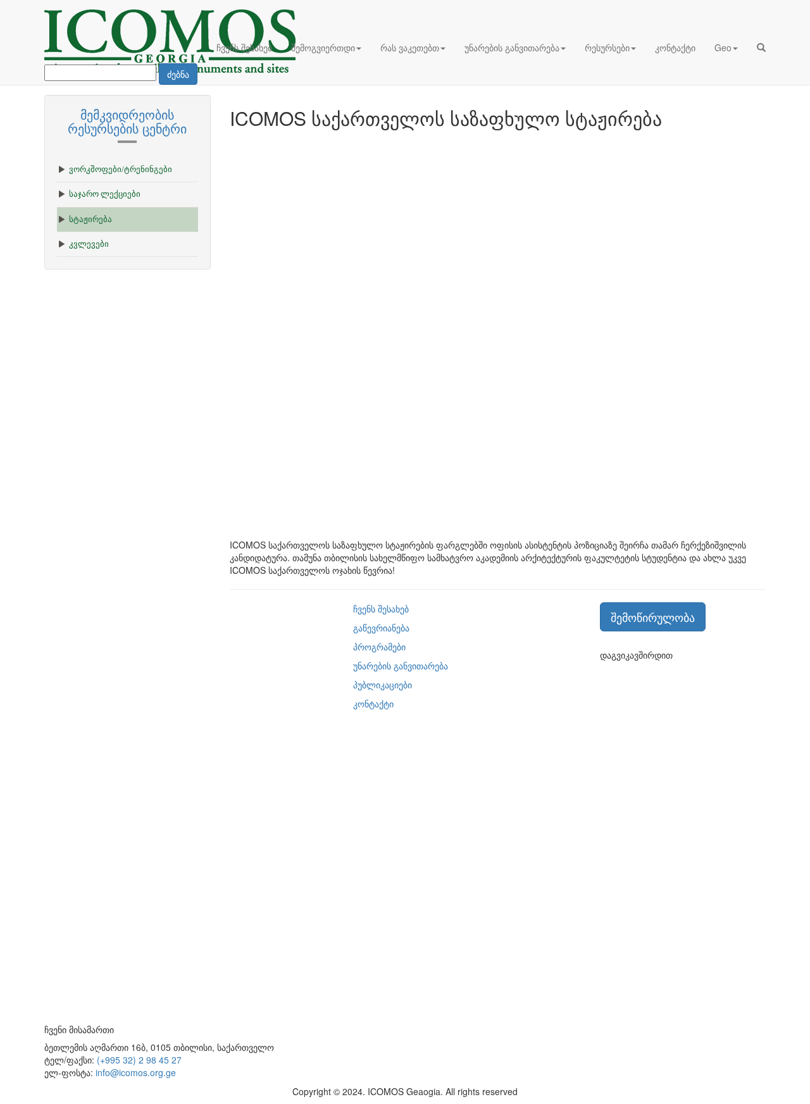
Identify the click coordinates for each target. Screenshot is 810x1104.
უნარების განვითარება (511, 47)
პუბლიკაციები (382, 684)
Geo (723, 47)
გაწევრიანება (381, 627)
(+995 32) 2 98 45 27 (139, 1059)
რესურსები (607, 47)
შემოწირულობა (653, 617)
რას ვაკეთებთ (409, 47)
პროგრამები (379, 646)
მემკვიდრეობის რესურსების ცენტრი (127, 121)
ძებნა (178, 74)
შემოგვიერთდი (323, 47)
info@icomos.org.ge (136, 1072)
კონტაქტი (675, 47)
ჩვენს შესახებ (244, 47)
